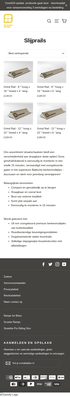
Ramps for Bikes (13, 315)
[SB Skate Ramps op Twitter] (50, 264)
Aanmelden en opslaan (28, 342)
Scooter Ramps (12, 322)
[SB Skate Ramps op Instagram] (57, 264)
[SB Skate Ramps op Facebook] (43, 264)
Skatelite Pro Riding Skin (17, 328)
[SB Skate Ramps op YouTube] (64, 264)
